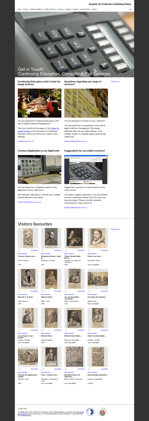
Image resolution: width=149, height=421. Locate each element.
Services (61, 9)
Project (68, 9)
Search (25, 9)
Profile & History (50, 9)
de (130, 9)
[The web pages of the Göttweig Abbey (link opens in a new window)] (102, 417)
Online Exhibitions (36, 9)
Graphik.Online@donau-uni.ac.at (29, 202)
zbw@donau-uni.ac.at (25, 141)
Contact (75, 9)
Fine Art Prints (85, 9)
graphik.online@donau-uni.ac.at (75, 141)
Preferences (115, 81)
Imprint (94, 9)
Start (19, 9)
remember (34, 250)
